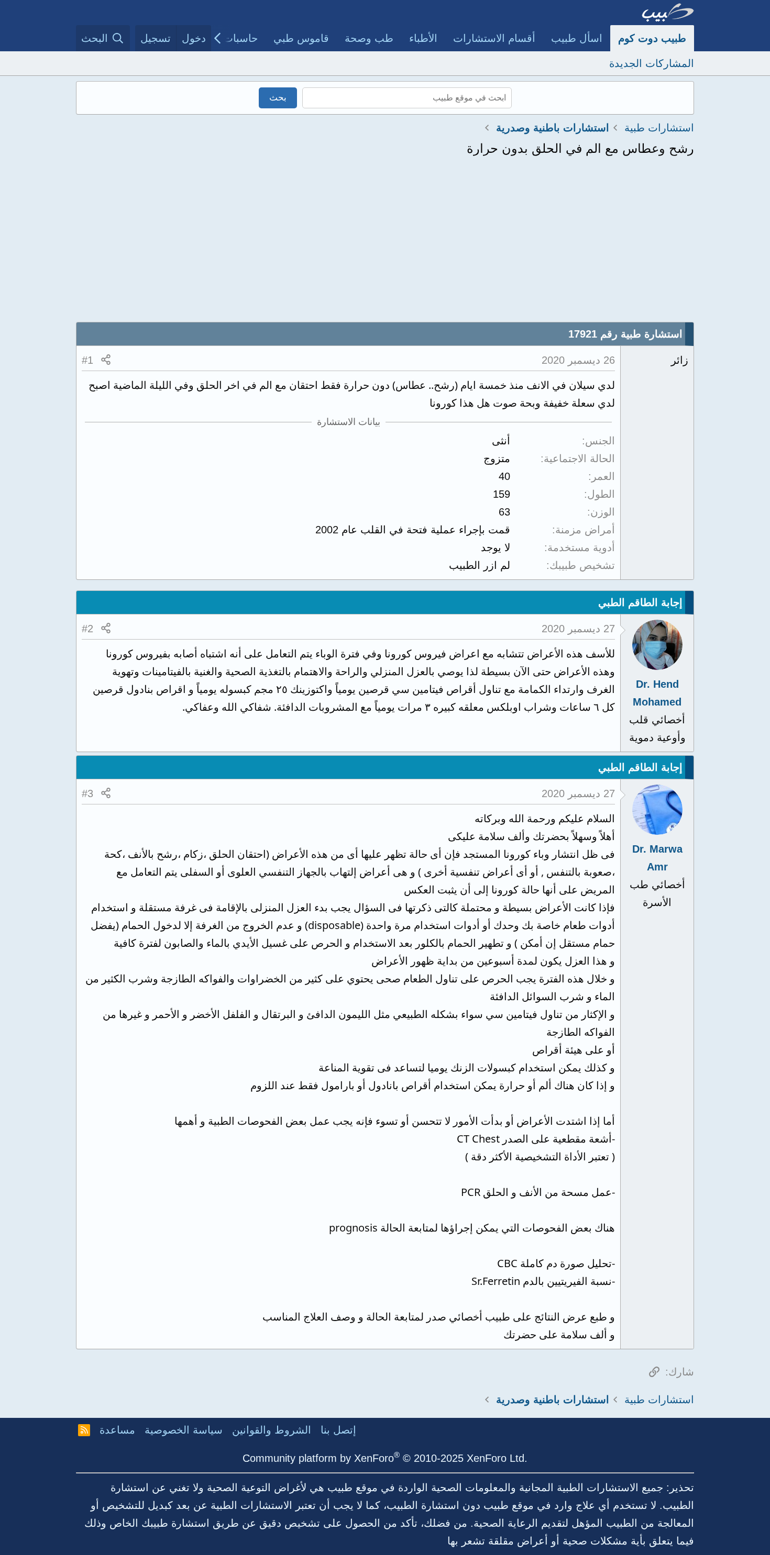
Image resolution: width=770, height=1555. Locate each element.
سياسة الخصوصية (184, 1430)
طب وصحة (369, 38)
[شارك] (106, 360)
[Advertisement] (385, 243)
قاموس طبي (301, 38)
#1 (87, 360)
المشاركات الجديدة (651, 63)
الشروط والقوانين (271, 1430)
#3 (87, 793)
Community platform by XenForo (385, 1458)
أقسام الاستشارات (494, 38)
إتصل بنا (338, 1430)
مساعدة (117, 1430)
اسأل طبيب (576, 38)
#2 (87, 628)
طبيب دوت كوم (652, 38)
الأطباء (423, 38)
